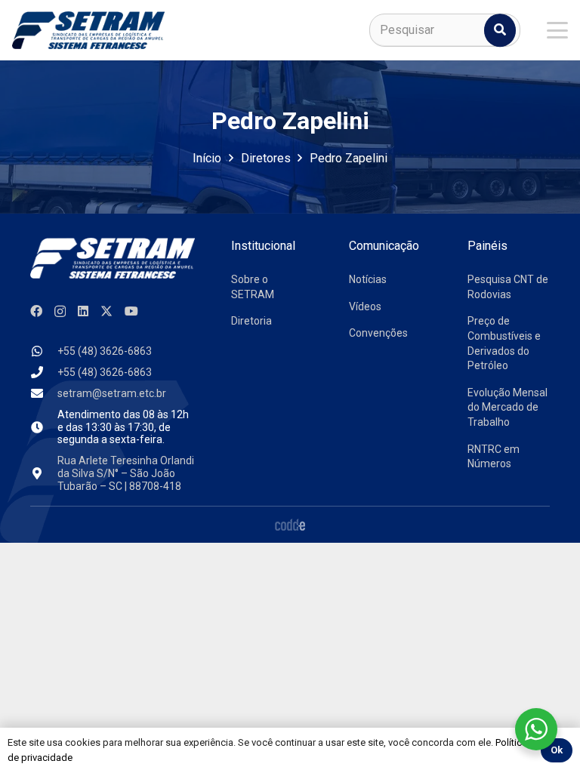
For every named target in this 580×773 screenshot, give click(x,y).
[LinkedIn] (83, 311)
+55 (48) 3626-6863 (104, 351)
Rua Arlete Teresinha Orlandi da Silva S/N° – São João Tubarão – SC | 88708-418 (125, 473)
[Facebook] (36, 311)
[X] (106, 311)
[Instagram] (60, 312)
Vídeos (365, 306)
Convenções (378, 333)
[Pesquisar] (500, 30)
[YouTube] (131, 311)
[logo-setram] (88, 30)
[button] (557, 30)
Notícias (368, 279)
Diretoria (251, 321)
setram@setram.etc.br (111, 393)
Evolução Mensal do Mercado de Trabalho (507, 407)
